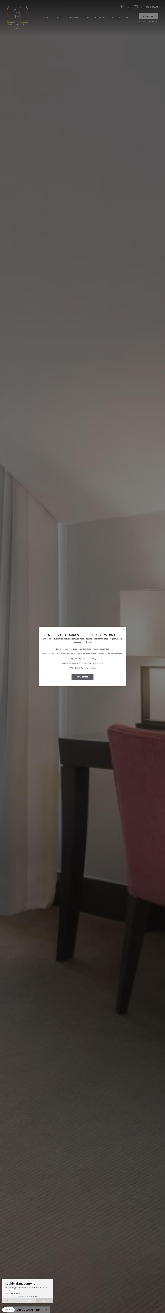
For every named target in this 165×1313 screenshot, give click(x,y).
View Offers (82, 677)
